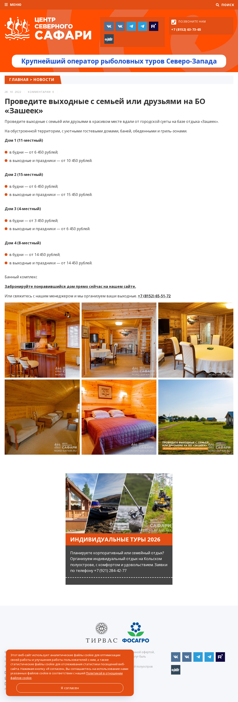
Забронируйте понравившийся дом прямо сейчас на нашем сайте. (70, 286)
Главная (19, 79)
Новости (43, 79)
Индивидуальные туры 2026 (115, 539)
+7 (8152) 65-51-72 (154, 296)
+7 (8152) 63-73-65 (186, 29)
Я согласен (70, 687)
